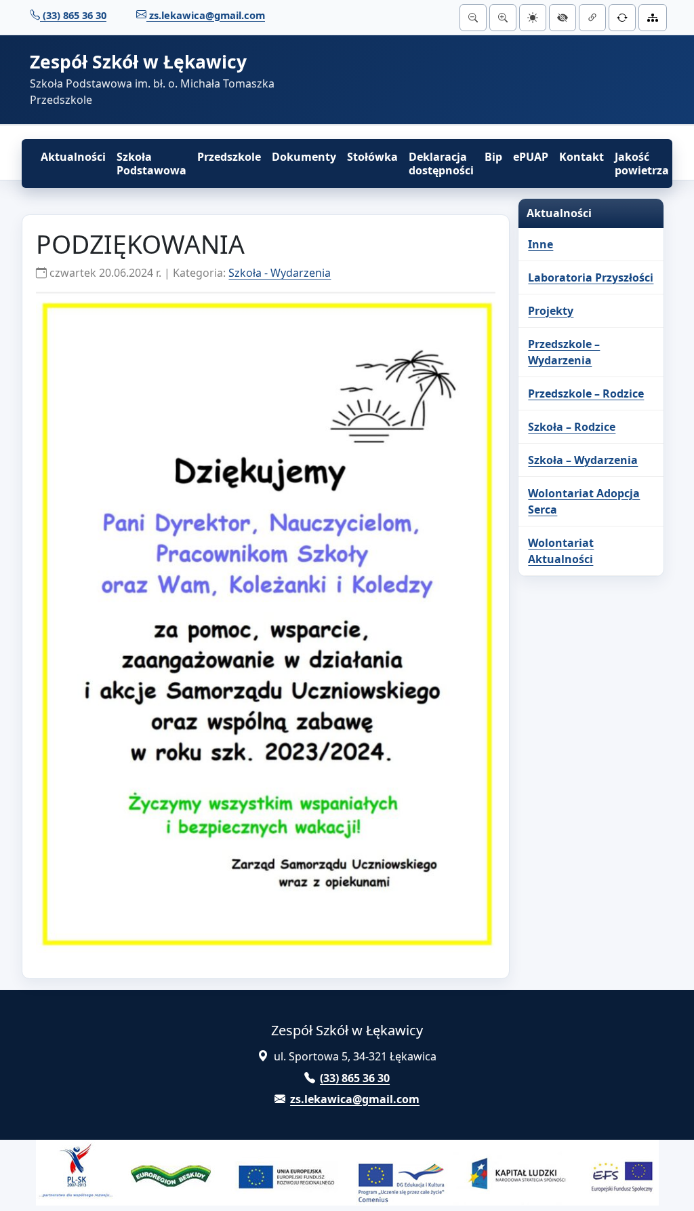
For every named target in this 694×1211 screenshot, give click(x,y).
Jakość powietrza (642, 163)
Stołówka (372, 156)
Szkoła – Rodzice (571, 426)
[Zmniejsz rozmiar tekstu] (473, 17)
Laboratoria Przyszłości (590, 277)
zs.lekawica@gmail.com (205, 15)
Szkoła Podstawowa (151, 163)
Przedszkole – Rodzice (586, 393)
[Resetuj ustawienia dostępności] (622, 17)
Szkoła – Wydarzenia (583, 460)
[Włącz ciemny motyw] (532, 17)
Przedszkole (229, 156)
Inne (540, 244)
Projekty (550, 310)
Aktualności (73, 156)
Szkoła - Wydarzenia (279, 272)
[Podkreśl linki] (592, 17)
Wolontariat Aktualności (561, 550)
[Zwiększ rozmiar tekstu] (502, 17)
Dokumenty (304, 156)
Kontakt (581, 156)
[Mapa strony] (652, 17)
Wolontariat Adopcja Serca (584, 501)
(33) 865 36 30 (73, 15)
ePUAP (530, 156)
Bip (493, 156)
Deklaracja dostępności (441, 163)
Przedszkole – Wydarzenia (564, 352)
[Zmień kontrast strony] (562, 17)
